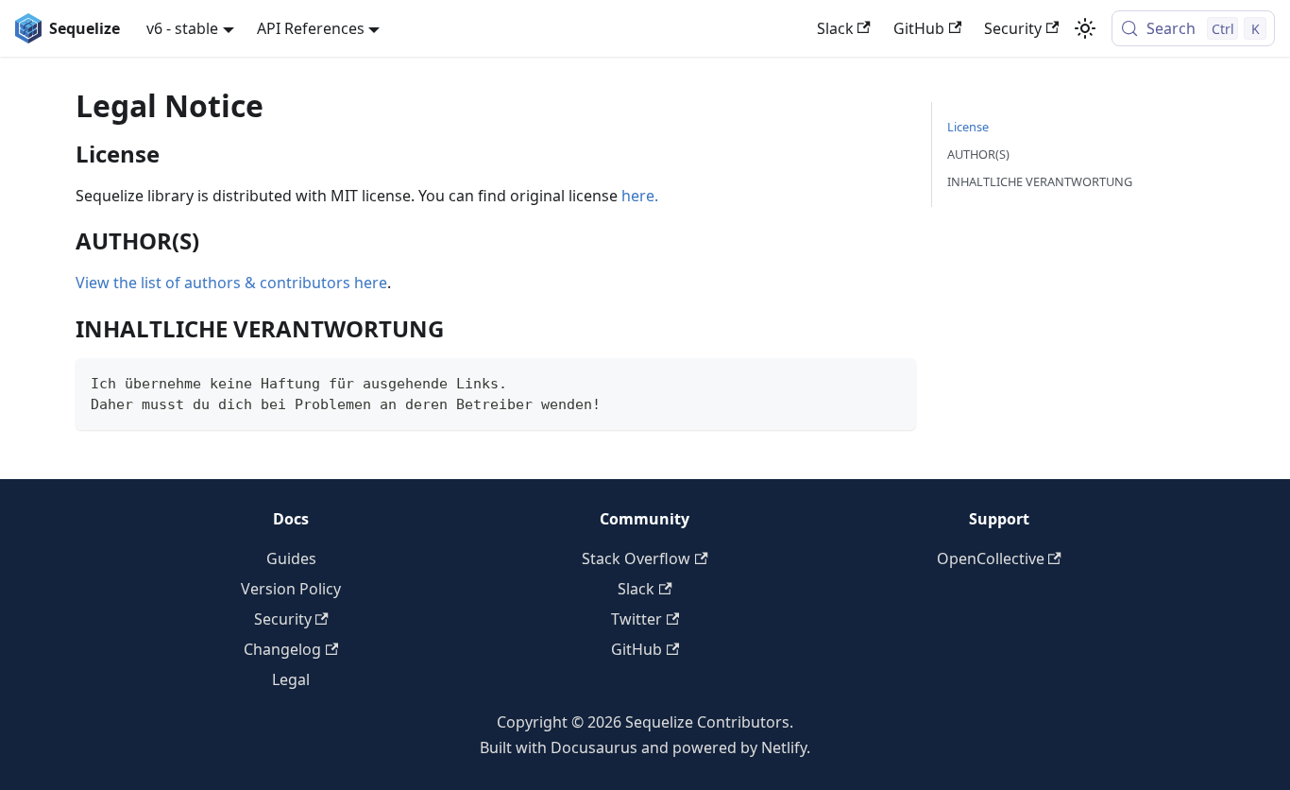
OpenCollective (990, 558)
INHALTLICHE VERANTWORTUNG (1039, 181)
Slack (835, 28)
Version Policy (291, 588)
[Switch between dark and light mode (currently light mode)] (1085, 28)
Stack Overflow (636, 558)
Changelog (282, 649)
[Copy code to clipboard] (892, 381)
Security (1013, 28)
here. (639, 195)
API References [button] (311, 28)
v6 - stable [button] (182, 28)
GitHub (918, 28)
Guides (291, 558)
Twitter (636, 619)
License (968, 126)
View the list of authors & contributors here (231, 282)
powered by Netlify (739, 747)
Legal (291, 679)
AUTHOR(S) (978, 154)
